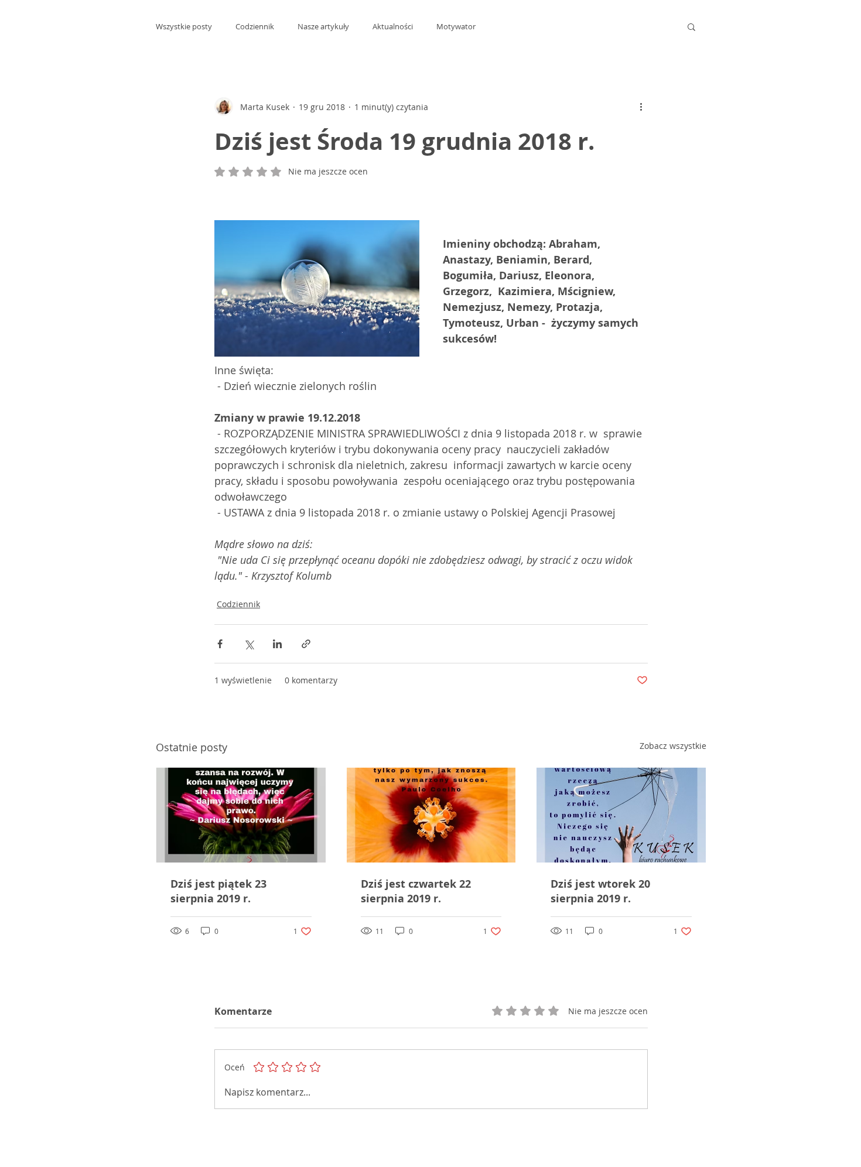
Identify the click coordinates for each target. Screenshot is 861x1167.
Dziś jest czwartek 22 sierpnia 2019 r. (416, 891)
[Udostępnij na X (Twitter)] (248, 643)
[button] (691, 26)
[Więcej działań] (641, 107)
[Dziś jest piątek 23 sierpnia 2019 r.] (241, 815)
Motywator (456, 26)
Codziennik (254, 26)
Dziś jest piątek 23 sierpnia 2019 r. (218, 891)
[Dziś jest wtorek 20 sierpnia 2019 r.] (621, 815)
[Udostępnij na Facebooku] (220, 643)
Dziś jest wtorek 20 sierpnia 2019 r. (600, 891)
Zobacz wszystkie (673, 745)
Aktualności (393, 26)
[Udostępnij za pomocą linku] (306, 643)
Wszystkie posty (184, 26)
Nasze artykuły (323, 26)
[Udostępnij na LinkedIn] (277, 643)
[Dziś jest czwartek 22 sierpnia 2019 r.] (431, 815)
